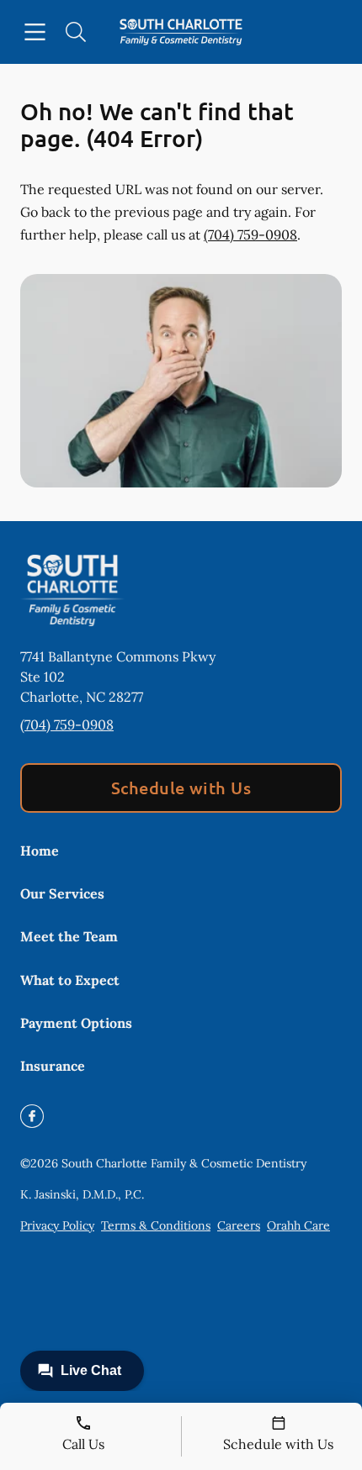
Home (39, 850)
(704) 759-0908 (250, 234)
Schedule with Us (181, 787)
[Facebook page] (32, 1116)
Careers (238, 1225)
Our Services (62, 893)
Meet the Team (69, 936)
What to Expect (70, 980)
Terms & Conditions (155, 1225)
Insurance (52, 1065)
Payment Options (76, 1022)
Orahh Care (298, 1225)
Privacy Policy (57, 1225)
